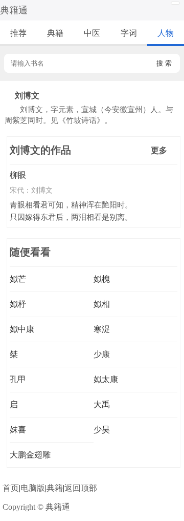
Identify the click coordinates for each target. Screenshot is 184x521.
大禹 (102, 404)
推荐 (18, 33)
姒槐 (102, 279)
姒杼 (18, 304)
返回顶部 (80, 488)
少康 (102, 354)
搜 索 (164, 63)
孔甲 (18, 379)
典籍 (55, 33)
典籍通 (14, 10)
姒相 (102, 304)
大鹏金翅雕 (30, 454)
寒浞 (102, 329)
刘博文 (42, 190)
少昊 (102, 429)
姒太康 (106, 379)
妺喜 (18, 429)
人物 (165, 33)
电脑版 (32, 488)
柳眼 (18, 175)
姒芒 (18, 279)
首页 (11, 488)
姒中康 (22, 329)
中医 (92, 33)
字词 (129, 33)
